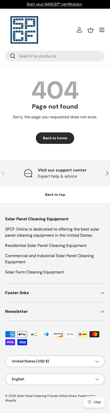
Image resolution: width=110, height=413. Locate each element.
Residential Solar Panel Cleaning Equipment (46, 245)
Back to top (55, 194)
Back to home (55, 138)
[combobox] (55, 56)
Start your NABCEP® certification (54, 4)
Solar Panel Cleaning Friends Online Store (47, 396)
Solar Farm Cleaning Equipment (34, 272)
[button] (90, 30)
